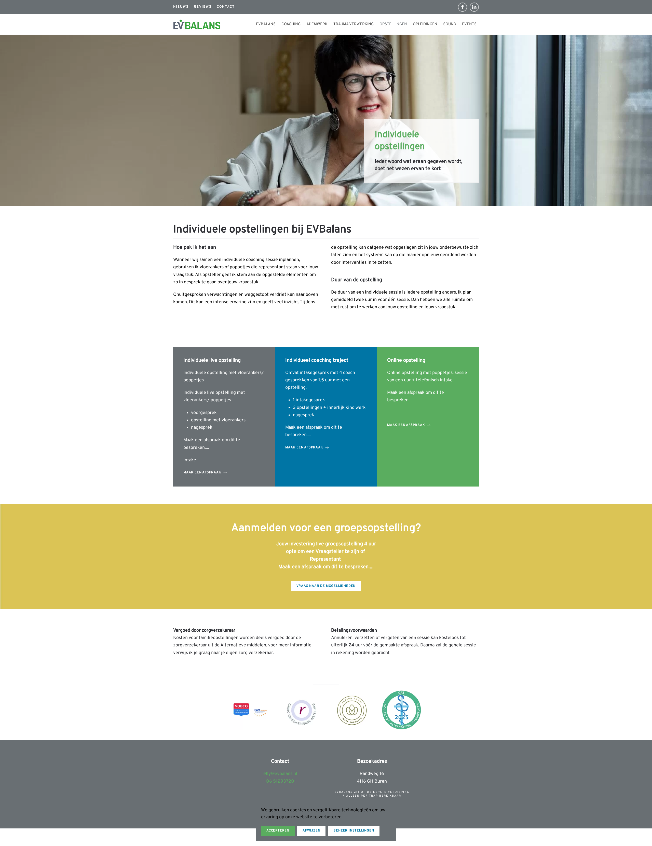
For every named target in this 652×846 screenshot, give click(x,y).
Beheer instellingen (353, 831)
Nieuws (181, 7)
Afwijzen (311, 831)
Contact (226, 7)
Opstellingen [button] (393, 24)
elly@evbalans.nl (280, 774)
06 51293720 (280, 781)
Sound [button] (449, 24)
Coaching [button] (291, 24)
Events (469, 24)
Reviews (203, 7)
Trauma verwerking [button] (353, 24)
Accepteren (277, 831)
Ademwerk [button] (317, 24)
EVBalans (266, 24)
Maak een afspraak (202, 472)
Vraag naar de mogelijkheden (326, 586)
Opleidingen (425, 24)
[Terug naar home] (197, 24)
